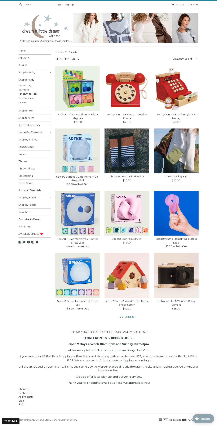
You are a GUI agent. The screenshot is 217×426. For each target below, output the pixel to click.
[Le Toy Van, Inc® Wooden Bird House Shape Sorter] (127, 275)
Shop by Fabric (34, 204)
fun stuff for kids (27, 94)
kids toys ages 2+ (26, 98)
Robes (22, 154)
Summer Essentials (29, 190)
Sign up (70, 4)
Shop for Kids (34, 79)
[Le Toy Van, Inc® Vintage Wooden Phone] (127, 88)
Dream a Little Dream (46, 420)
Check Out (193, 4)
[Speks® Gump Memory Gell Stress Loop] (176, 213)
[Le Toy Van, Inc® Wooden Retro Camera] (176, 275)
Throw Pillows (26, 168)
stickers (22, 102)
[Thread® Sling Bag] (176, 150)
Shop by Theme (34, 139)
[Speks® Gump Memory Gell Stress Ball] (77, 275)
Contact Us (24, 393)
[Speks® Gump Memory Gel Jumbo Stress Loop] (77, 213)
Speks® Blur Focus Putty (127, 238)
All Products (25, 397)
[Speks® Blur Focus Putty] (127, 213)
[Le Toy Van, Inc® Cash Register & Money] (176, 88)
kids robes (23, 90)
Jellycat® (24, 58)
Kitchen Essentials (34, 125)
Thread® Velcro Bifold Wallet (127, 176)
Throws (22, 161)
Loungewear (26, 146)
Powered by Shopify (67, 420)
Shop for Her (34, 110)
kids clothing (24, 85)
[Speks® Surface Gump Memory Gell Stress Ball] (77, 150)
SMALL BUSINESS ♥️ (30, 233)
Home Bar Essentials (34, 132)
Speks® (22, 65)
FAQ (20, 404)
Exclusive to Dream (29, 219)
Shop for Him (34, 118)
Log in (58, 4)
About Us (24, 389)
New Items (24, 212)
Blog (21, 400)
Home (22, 50)
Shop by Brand (34, 197)
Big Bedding (25, 175)
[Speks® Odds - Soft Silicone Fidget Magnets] (77, 88)
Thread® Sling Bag (176, 176)
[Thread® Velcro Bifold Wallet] (127, 150)
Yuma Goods (25, 183)
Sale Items (24, 226)
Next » (132, 316)
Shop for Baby (34, 72)
